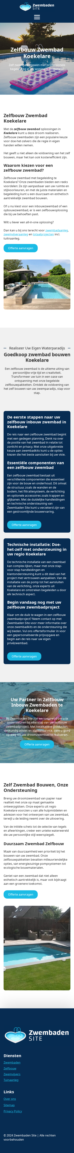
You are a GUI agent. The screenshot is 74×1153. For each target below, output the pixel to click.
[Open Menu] (37, 17)
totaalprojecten (43, 234)
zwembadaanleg (56, 230)
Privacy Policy (13, 1111)
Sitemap (9, 1105)
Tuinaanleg (11, 1080)
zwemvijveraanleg (16, 234)
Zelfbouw (10, 1068)
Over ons (10, 1099)
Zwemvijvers (12, 1074)
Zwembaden (12, 1062)
